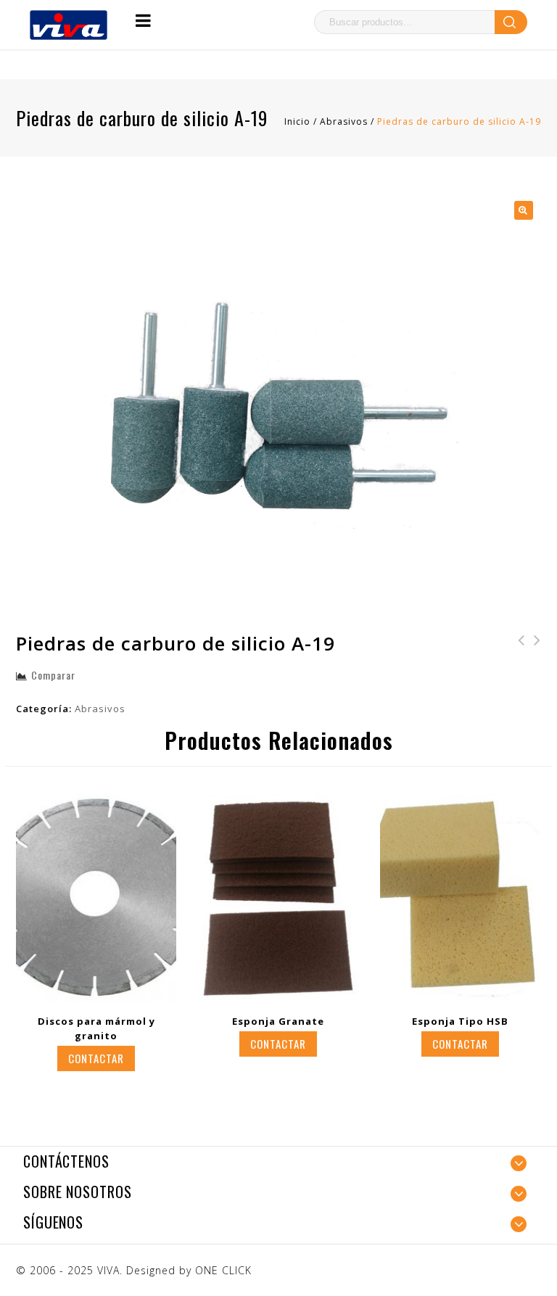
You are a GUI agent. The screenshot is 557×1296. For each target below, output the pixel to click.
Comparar (53, 674)
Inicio (297, 121)
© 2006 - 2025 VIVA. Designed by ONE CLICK (134, 1270)
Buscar (511, 22)
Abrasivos (344, 121)
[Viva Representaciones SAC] (68, 23)
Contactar (96, 1058)
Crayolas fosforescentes (517, 659)
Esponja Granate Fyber (533, 649)
